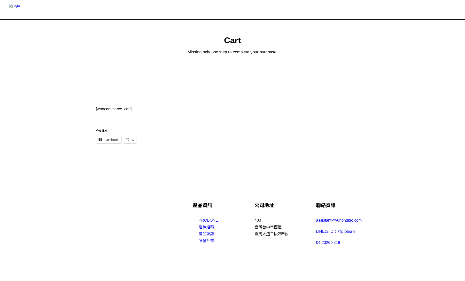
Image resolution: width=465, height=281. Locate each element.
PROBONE (208, 220)
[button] (454, 9)
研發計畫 (206, 241)
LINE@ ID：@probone (336, 231)
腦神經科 (206, 227)
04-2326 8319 (328, 243)
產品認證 (206, 234)
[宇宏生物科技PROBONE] (20, 10)
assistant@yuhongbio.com (339, 220)
